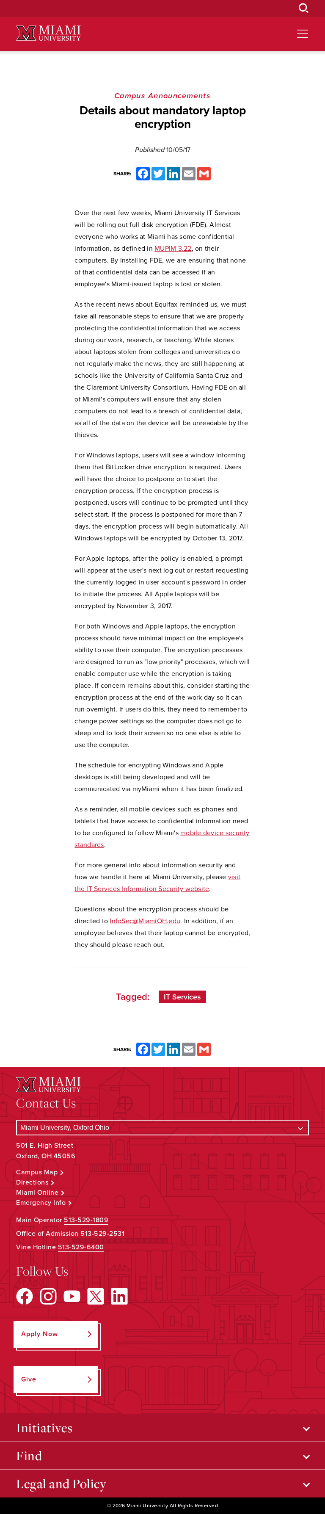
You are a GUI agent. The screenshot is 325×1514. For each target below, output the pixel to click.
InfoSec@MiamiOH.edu (145, 921)
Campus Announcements (162, 95)
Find (29, 1455)
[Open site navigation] (302, 34)
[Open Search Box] (304, 8)
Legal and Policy (61, 1483)
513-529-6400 (81, 1247)
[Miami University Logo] (48, 33)
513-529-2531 (102, 1233)
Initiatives (44, 1427)
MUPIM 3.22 (173, 248)
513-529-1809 (86, 1220)
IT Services (182, 997)
